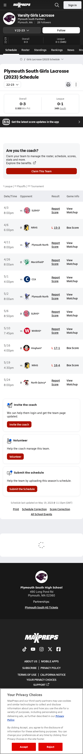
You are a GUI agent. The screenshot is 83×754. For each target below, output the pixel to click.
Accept (24, 747)
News (70, 50)
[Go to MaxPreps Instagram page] (41, 649)
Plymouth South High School (41, 587)
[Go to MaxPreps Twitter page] (50, 649)
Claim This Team (41, 171)
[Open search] (57, 5)
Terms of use (27, 674)
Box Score (73, 227)
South (63, 108)
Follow (61, 30)
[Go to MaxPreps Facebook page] (58, 649)
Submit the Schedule (22, 489)
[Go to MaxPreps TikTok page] (24, 649)
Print (16, 509)
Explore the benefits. (19, 163)
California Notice (53, 674)
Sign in (72, 5)
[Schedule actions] (76, 84)
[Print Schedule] (68, 84)
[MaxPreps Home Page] (21, 59)
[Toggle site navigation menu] (5, 5)
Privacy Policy (51, 668)
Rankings (57, 50)
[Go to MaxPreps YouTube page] (33, 649)
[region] (41, 721)
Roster (25, 50)
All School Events (41, 514)
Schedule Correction (34, 509)
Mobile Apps (50, 661)
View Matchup (72, 210)
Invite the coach (19, 424)
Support (39, 684)
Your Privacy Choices (41, 679)
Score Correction (60, 509)
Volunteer (15, 456)
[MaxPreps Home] (21, 5)
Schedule (11, 50)
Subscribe (29, 668)
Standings (40, 50)
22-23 (10, 84)
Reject (50, 747)
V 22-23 (20, 30)
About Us (30, 661)
